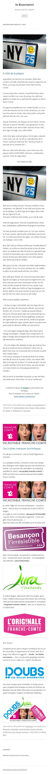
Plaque (31, 408)
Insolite (28, 405)
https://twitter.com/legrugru (24, 396)
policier (42, 408)
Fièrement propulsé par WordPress (15, 770)
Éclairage (29, 726)
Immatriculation (19, 408)
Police (37, 408)
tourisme (25, 732)
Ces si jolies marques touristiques (22, 448)
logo (27, 408)
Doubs (33, 729)
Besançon (6, 729)
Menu (24, 15)
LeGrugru (27, 411)
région (7, 411)
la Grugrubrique (38, 405)
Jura (9, 732)
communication (24, 729)
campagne (14, 729)
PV (4, 411)
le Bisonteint (24, 5)
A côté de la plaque (13, 73)
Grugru (26, 388)
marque (18, 732)
